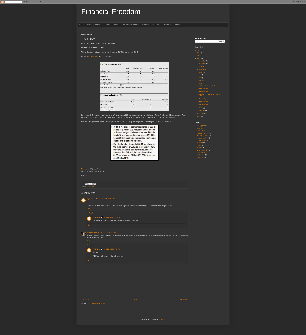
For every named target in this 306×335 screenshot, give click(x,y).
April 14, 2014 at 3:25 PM (112, 217)
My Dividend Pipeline (94, 199)
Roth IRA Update (202, 150)
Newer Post (85, 300)
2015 (199, 56)
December (202, 61)
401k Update (201, 126)
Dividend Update (202, 138)
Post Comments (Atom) (97, 303)
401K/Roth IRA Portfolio (130, 24)
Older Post (183, 300)
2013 (199, 117)
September (202, 69)
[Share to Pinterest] (95, 184)
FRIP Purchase (203, 88)
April (200, 83)
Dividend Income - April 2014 (207, 86)
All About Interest (93, 233)
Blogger (161, 320)
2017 (199, 50)
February (202, 110)
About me (200, 128)
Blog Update (201, 130)
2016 (199, 53)
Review (199, 148)
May (200, 80)
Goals (89, 24)
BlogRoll (145, 24)
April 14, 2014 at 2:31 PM (110, 199)
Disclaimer (167, 24)
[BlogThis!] (88, 184)
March (201, 108)
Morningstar (85, 169)
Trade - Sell (200, 157)
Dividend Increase (202, 135)
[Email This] (86, 184)
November (202, 64)
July (200, 75)
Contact (177, 24)
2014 (199, 58)
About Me (155, 24)
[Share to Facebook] (93, 184)
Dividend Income (111, 24)
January (201, 113)
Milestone (200, 143)
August (201, 72)
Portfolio (98, 24)
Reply (89, 209)
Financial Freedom (110, 12)
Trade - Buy (90, 186)
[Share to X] (90, 184)
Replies (91, 213)
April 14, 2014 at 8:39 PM (112, 249)
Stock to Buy (201, 152)
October (201, 66)
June (200, 78)
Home (81, 24)
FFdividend (96, 217)
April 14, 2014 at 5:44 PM (108, 233)
